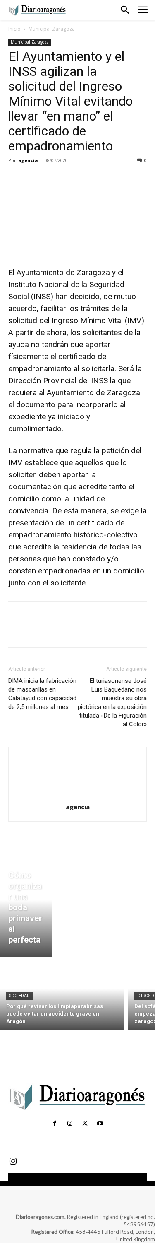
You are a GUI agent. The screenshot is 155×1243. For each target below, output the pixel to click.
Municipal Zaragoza (52, 28)
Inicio (14, 28)
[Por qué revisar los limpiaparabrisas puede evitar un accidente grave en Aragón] (62, 995)
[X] (35, 179)
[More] (93, 179)
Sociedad (19, 996)
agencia (28, 160)
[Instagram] (69, 1123)
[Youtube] (100, 1123)
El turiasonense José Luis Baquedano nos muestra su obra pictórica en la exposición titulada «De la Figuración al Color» (112, 702)
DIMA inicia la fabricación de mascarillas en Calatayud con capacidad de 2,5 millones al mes (42, 694)
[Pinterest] (54, 179)
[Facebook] (16, 179)
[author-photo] (78, 795)
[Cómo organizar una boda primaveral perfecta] (26, 909)
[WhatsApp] (73, 179)
